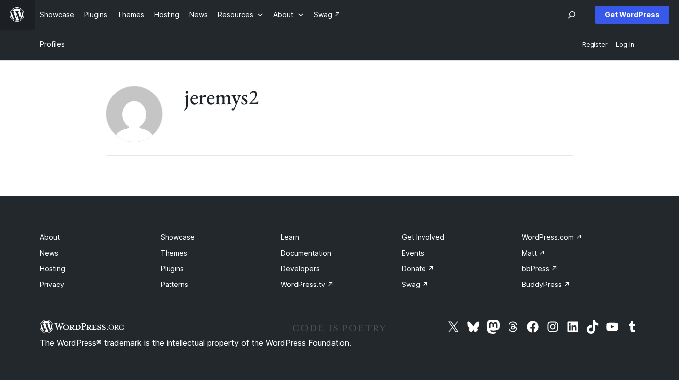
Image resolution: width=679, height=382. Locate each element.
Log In (625, 44)
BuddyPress (546, 284)
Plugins (172, 268)
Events (413, 253)
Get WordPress (632, 14)
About (50, 237)
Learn (290, 237)
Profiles (52, 44)
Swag (415, 284)
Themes (174, 253)
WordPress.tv (307, 284)
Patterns (174, 284)
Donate (418, 268)
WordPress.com (552, 237)
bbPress (540, 268)
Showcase (178, 237)
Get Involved (423, 237)
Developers (300, 268)
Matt (533, 253)
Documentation (306, 253)
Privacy (52, 284)
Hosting (52, 268)
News (49, 253)
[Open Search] (572, 15)
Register (595, 44)
